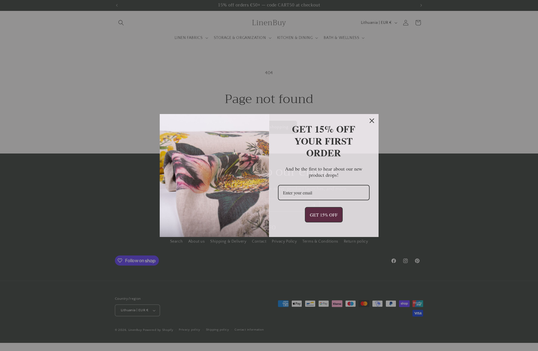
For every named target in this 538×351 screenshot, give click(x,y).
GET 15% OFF (324, 215)
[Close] (372, 120)
